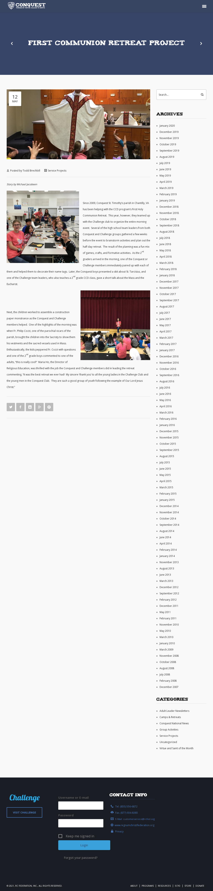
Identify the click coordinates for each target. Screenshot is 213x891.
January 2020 (167, 125)
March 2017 (166, 337)
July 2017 (165, 313)
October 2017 (168, 294)
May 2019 (165, 175)
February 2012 (168, 599)
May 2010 (165, 631)
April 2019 (166, 182)
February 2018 (168, 269)
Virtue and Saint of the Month (176, 748)
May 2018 (165, 250)
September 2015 (169, 450)
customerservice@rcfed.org (139, 819)
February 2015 (168, 493)
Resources (164, 885)
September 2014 (169, 525)
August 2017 (167, 306)
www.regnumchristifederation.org (134, 825)
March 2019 (166, 188)
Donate (200, 885)
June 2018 (165, 244)
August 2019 (167, 157)
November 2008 (169, 656)
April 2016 (166, 406)
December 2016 (169, 356)
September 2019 (169, 150)
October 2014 (168, 518)
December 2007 (169, 687)
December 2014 (169, 506)
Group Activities (169, 729)
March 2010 (166, 637)
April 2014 (166, 543)
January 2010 (167, 643)
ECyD (177, 885)
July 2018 (165, 238)
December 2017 (169, 281)
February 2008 (168, 680)
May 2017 (165, 325)
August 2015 (167, 456)
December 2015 (169, 431)
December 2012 (169, 587)
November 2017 (169, 288)
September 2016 (169, 375)
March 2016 (166, 412)
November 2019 (169, 138)
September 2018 (169, 225)
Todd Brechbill (31, 170)
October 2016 (168, 369)
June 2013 (165, 574)
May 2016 (165, 400)
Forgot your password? (81, 857)
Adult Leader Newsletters (174, 711)
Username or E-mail (73, 797)
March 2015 (166, 487)
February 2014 (168, 550)
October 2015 (168, 444)
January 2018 (167, 275)
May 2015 (165, 475)
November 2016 (169, 362)
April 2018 (166, 256)
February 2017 (168, 344)
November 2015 (169, 437)
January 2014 (167, 556)
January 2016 (167, 425)
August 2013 (167, 568)
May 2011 (165, 612)
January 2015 (167, 500)
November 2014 (169, 512)
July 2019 (165, 163)
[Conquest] (27, 6)
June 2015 (165, 468)
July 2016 (165, 387)
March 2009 (166, 649)
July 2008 (165, 674)
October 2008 (168, 662)
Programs (148, 885)
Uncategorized (168, 742)
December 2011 (169, 606)
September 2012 (169, 593)
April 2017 (166, 331)
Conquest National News (174, 723)
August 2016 (167, 381)
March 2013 (166, 581)
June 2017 (165, 319)
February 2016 (168, 419)
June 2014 (165, 537)
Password (66, 815)
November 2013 (169, 562)
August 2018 (167, 231)
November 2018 (169, 213)
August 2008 (167, 668)
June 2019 (165, 169)
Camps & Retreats (170, 717)
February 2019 (168, 194)
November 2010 (169, 624)
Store (188, 885)
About (133, 885)
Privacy (119, 831)
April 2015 (166, 481)
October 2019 (168, 144)
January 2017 (167, 350)
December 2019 (169, 132)
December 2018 (169, 207)
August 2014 (167, 531)
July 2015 (165, 462)
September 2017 (169, 300)
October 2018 (168, 219)
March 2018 (166, 263)
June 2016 (165, 394)
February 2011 (168, 618)
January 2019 (167, 200)
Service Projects (57, 170)
